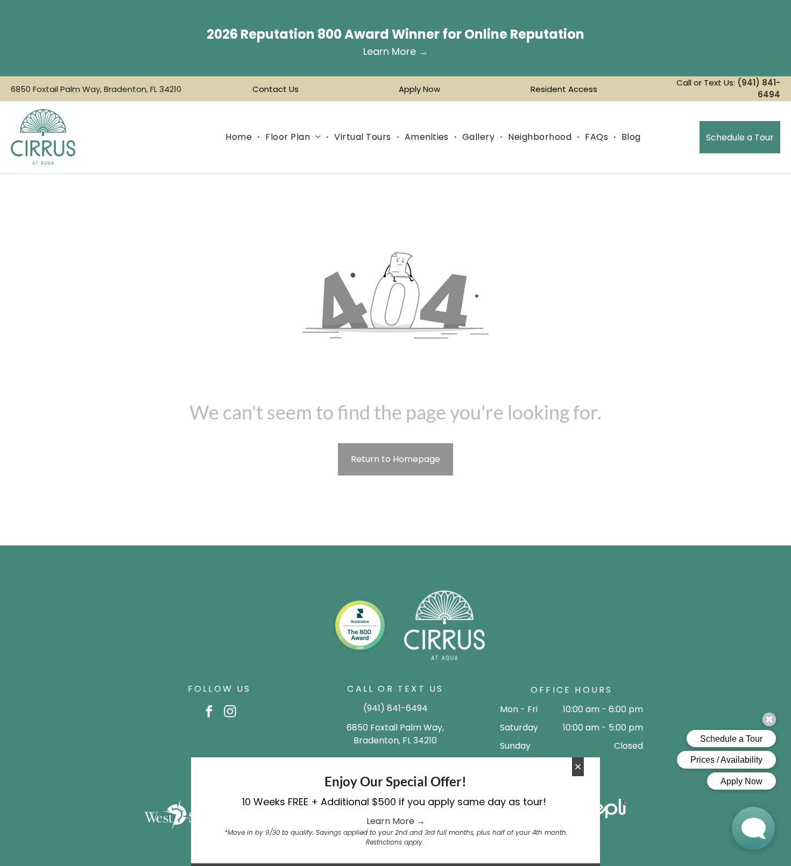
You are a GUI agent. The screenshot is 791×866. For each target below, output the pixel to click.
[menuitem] (240, 137)
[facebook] (209, 712)
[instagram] (230, 712)
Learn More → (395, 821)
